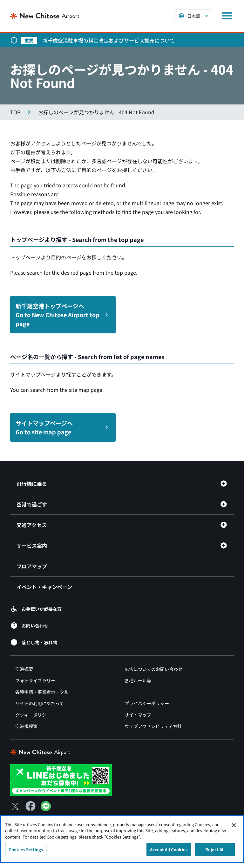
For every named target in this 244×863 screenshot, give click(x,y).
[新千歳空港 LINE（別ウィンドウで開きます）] (61, 779)
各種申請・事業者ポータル (42, 692)
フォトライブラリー (35, 680)
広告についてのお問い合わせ (153, 669)
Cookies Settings (26, 849)
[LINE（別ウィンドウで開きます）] (46, 809)
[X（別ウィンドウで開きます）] (15, 806)
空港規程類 (26, 726)
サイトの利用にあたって (39, 703)
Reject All (215, 849)
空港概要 (24, 669)
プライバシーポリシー (147, 703)
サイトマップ (138, 715)
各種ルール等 (138, 680)
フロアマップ (32, 566)
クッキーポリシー (33, 715)
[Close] (234, 825)
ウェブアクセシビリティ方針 (153, 726)
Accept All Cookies (168, 849)
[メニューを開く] (227, 16)
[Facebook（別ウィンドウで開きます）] (30, 806)
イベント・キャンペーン (44, 587)
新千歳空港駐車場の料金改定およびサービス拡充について (109, 40)
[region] (122, 839)
